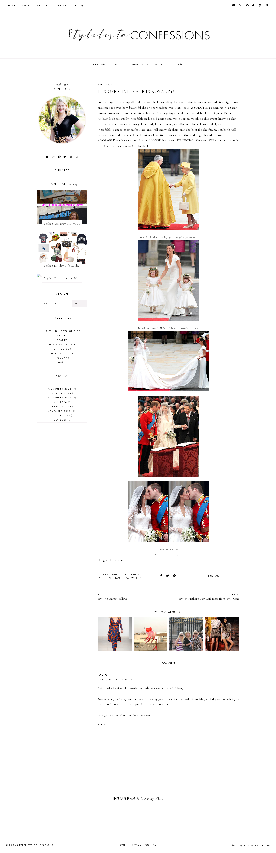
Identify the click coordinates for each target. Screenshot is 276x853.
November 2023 (61, 411)
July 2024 (62, 402)
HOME (179, 64)
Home (11, 5)
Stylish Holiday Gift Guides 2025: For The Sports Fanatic (63, 265)
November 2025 (61, 388)
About (26, 5)
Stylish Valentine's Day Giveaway (63, 278)
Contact (60, 5)
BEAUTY (117, 64)
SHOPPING (139, 64)
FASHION (99, 64)
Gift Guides (62, 348)
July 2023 (61, 419)
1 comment (215, 575)
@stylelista (155, 798)
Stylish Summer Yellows (113, 596)
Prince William (109, 578)
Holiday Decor (62, 353)
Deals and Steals (62, 344)
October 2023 (62, 415)
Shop (40, 5)
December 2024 (61, 393)
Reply (101, 724)
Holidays (62, 357)
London (134, 574)
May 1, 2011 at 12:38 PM (115, 679)
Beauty (62, 340)
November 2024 (61, 397)
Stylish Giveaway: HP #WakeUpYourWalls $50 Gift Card (63, 223)
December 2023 (62, 406)
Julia (102, 674)
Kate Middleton (116, 574)
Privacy (136, 844)
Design (78, 5)
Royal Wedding (133, 578)
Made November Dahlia (250, 845)
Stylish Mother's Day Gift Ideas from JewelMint (209, 596)
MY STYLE (162, 64)
